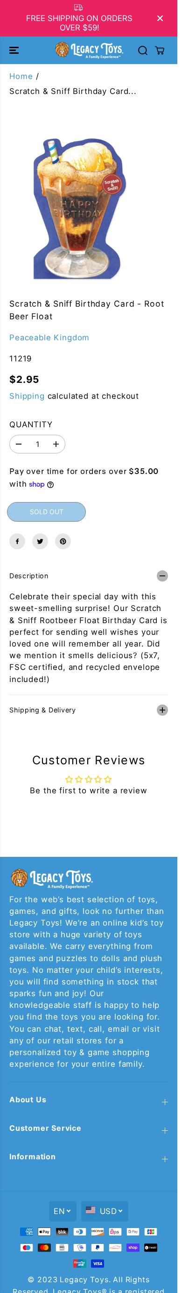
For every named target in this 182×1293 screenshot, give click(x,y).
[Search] (142, 50)
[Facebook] (17, 541)
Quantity (31, 424)
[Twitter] (40, 541)
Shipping (27, 396)
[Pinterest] (63, 541)
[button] (15, 50)
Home (21, 76)
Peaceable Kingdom (49, 337)
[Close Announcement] (160, 18)
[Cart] (159, 50)
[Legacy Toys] (89, 50)
